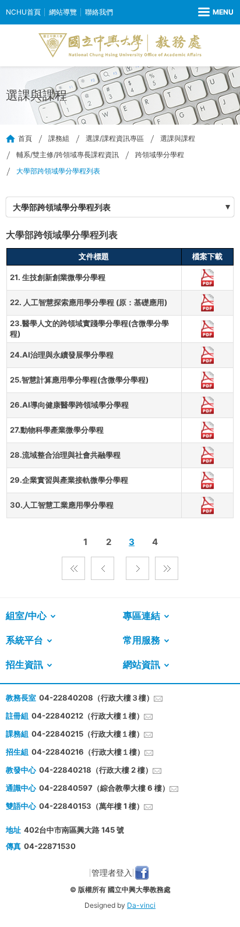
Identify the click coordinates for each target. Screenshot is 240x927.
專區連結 (141, 615)
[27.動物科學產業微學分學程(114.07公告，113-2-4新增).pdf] (207, 430)
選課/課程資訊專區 (115, 138)
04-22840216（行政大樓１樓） (87, 751)
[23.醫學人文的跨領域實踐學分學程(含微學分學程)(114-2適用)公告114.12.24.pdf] (207, 329)
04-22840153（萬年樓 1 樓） (91, 806)
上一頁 (102, 568)
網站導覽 (63, 12)
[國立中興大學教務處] (120, 45)
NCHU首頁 (23, 12)
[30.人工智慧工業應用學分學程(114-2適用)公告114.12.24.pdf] (207, 505)
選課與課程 (177, 138)
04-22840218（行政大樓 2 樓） (96, 769)
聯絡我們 (99, 12)
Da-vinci (141, 905)
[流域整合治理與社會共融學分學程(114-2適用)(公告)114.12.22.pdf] (207, 455)
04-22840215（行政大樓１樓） (87, 733)
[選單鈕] (216, 12)
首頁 (25, 138)
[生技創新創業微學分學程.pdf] (207, 277)
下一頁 (137, 568)
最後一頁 (166, 568)
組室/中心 (26, 615)
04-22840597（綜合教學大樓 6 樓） (104, 787)
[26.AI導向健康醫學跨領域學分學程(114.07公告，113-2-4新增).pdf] (207, 405)
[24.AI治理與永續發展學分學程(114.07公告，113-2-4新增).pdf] (207, 355)
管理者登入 (111, 873)
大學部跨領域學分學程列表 (62, 207)
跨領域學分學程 (159, 154)
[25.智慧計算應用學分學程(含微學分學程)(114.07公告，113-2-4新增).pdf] (207, 380)
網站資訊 (141, 664)
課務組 (58, 138)
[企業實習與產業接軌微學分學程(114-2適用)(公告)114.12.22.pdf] (207, 480)
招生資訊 (24, 664)
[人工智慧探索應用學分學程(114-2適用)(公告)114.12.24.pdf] (207, 302)
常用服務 (141, 640)
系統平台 (24, 640)
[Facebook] (142, 873)
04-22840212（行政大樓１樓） (87, 715)
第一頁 (73, 568)
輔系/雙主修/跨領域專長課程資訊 (67, 154)
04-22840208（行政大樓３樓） (96, 697)
